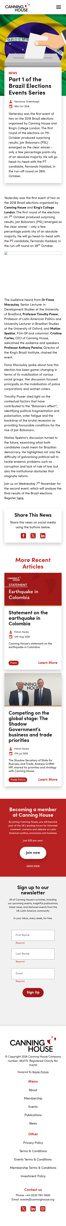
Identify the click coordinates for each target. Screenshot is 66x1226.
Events (33, 1106)
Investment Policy (33, 1176)
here (20, 498)
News (33, 1123)
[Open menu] (58, 7)
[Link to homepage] (33, 1043)
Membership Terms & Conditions (33, 1168)
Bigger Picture (40, 1072)
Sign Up (33, 992)
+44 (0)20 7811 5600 (37, 1195)
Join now (33, 853)
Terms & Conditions (33, 1151)
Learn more (33, 866)
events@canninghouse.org (37, 1199)
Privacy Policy (33, 1143)
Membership (33, 1098)
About (33, 1090)
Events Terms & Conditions (33, 1159)
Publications (33, 1115)
